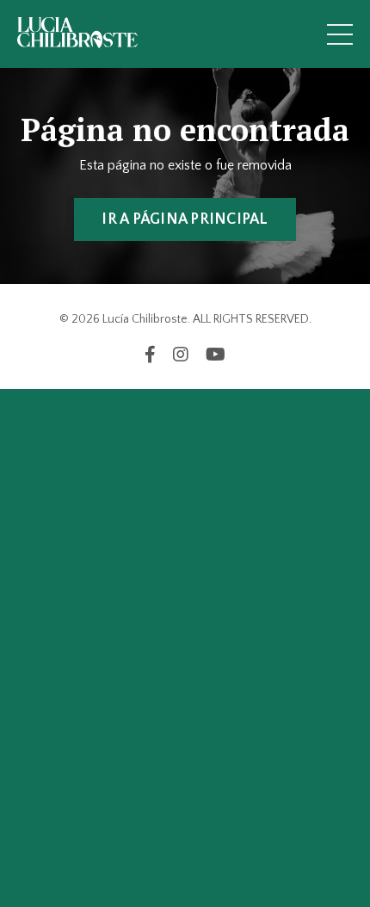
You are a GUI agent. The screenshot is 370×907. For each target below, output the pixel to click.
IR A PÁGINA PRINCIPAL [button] (185, 219)
